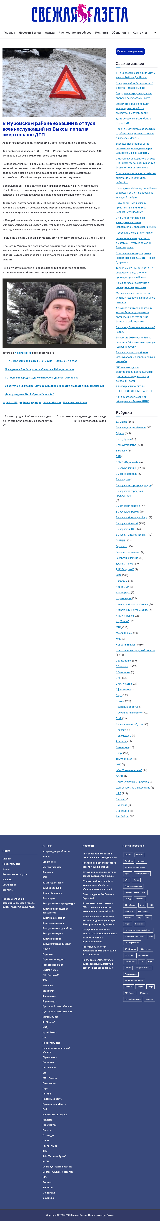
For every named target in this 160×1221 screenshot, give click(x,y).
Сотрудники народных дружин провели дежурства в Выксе (41, 377)
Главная (9, 32)
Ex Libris (128, 855)
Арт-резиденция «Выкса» (135, 867)
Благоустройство (126, 444)
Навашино (139, 924)
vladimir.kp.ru (23, 352)
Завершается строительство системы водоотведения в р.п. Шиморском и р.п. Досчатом (134, 148)
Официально (123, 689)
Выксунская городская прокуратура (129, 493)
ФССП (119, 776)
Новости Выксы (30, 32)
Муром (127, 924)
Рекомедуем (123, 735)
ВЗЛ (118, 456)
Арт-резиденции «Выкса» (131, 427)
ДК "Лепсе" (140, 899)
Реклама (101, 32)
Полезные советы (127, 706)
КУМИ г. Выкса (125, 615)
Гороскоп (121, 546)
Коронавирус (124, 598)
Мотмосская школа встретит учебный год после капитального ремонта (135, 298)
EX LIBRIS (121, 421)
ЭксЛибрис (122, 816)
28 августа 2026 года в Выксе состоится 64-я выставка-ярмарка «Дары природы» (136, 342)
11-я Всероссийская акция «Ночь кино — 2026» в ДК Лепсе (41, 360)
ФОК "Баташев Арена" (129, 770)
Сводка (140, 987)
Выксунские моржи (127, 511)
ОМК (118, 677)
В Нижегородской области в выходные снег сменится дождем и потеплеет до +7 (27, 421)
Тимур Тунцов (124, 758)
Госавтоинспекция (127, 557)
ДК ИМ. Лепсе (124, 563)
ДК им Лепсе (130, 905)
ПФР (118, 718)
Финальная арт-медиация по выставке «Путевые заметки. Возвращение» (133, 243)
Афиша (50, 32)
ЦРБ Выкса (144, 993)
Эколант (121, 799)
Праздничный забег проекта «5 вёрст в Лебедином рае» (39, 369)
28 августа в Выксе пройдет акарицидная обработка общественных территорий (54, 385)
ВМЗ (127, 880)
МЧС (118, 638)
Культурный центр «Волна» (132, 604)
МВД (119, 627)
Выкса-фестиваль (126, 473)
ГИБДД (120, 540)
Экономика (122, 810)
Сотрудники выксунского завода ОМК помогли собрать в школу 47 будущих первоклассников (136, 163)
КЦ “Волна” (122, 621)
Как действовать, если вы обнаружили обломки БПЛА (132, 399)
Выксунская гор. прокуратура (133, 485)
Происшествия (131, 974)
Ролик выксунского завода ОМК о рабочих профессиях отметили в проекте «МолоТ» (135, 133)
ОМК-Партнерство (132, 943)
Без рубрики (123, 439)
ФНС (118, 764)
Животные (129, 911)
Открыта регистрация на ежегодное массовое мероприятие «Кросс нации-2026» (136, 222)
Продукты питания (143, 968)
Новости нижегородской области (135, 650)
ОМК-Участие (124, 683)
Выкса (136, 880)
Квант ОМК (122, 586)
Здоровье (122, 581)
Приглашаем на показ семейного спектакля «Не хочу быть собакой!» (136, 178)
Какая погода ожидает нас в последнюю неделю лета (132, 285)
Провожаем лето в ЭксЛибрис (134, 232)
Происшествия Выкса (75, 402)
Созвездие (122, 747)
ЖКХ (118, 575)
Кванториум (123, 592)
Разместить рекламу (130, 51)
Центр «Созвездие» (133, 999)
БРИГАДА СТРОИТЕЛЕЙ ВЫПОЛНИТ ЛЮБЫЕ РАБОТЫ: (134, 389)
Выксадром (123, 479)
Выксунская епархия (128, 505)
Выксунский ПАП (126, 529)
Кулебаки (128, 917)
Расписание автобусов (74, 32)
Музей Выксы (124, 633)
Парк (119, 695)
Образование (124, 660)
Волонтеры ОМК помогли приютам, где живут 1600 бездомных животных (131, 208)
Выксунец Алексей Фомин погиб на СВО (135, 329)
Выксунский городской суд (132, 517)
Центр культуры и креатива (132, 782)
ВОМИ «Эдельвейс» (128, 462)
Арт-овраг (141, 861)
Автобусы (129, 861)
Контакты (140, 32)
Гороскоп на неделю (128, 552)
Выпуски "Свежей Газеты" (131, 534)
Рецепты (121, 741)
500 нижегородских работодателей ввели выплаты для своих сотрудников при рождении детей (134, 374)
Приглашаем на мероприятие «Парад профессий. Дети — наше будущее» (135, 258)
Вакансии (121, 450)
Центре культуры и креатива (133, 787)
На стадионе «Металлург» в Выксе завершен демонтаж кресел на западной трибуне (136, 193)
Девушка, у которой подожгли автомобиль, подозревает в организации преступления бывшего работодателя (134, 315)
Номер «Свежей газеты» (134, 936)
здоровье (149, 999)
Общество (122, 666)
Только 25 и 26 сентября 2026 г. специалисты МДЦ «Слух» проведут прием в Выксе (134, 273)
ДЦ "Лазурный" (125, 569)
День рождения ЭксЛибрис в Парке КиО (29, 394)
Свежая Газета (79, 1215)
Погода (120, 701)
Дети (142, 905)
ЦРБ (118, 793)
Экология (121, 805)
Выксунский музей (127, 523)
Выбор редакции (32, 402)
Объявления (120, 32)
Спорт (119, 753)
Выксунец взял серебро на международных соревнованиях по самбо (135, 357)
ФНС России (130, 993)
